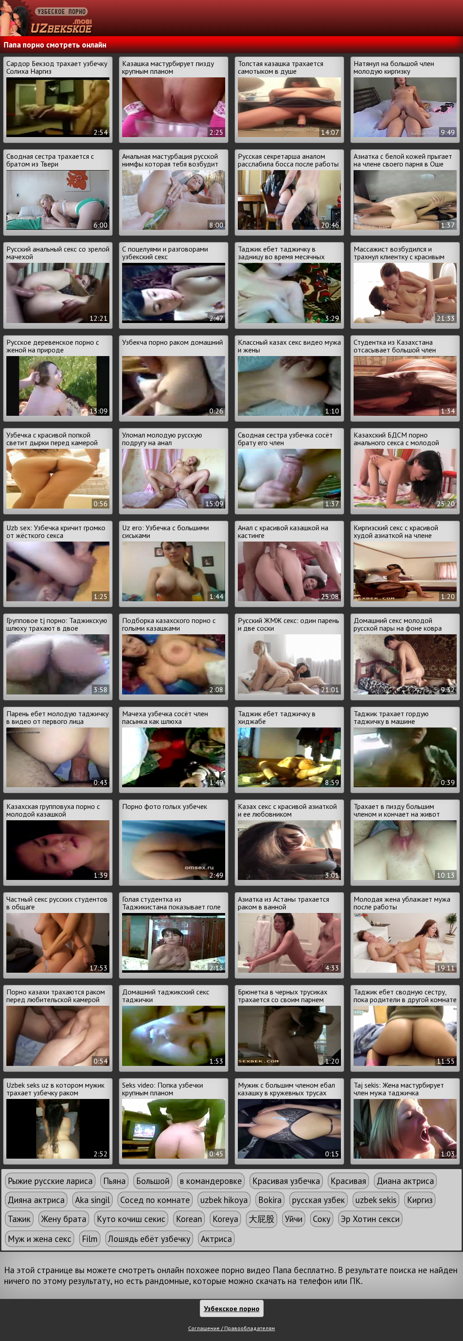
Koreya (225, 1218)
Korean (189, 1218)
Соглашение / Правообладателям (231, 1328)
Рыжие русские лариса (50, 1180)
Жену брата (63, 1218)
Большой (153, 1180)
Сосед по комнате (155, 1199)
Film (90, 1238)
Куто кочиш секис (131, 1218)
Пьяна (114, 1180)
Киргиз (420, 1199)
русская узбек (318, 1199)
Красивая (348, 1180)
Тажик (19, 1218)
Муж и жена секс (39, 1238)
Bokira (270, 1199)
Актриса (216, 1238)
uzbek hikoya (224, 1199)
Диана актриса (405, 1180)
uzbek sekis (376, 1199)
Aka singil (92, 1199)
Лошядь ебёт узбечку (149, 1238)
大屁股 (261, 1218)
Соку (322, 1218)
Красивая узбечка (286, 1180)
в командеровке (211, 1180)
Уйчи (293, 1218)
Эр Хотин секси (370, 1218)
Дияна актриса (36, 1199)
